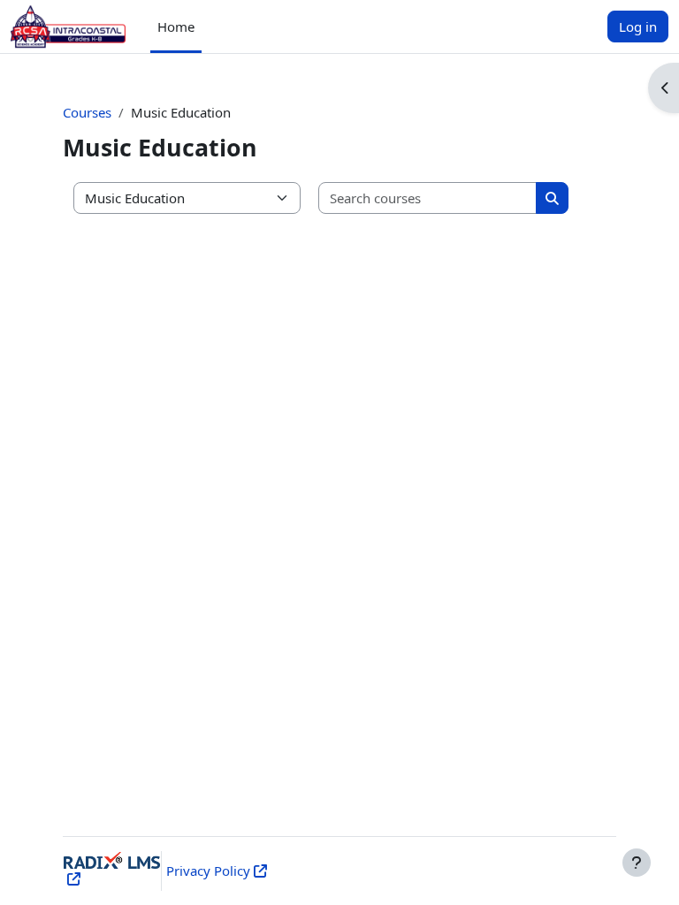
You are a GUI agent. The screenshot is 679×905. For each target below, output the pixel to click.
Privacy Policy (208, 870)
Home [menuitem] (176, 26)
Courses (87, 112)
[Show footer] (636, 862)
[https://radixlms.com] (72, 878)
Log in (638, 26)
